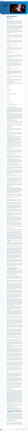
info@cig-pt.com (5, 6)
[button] (1, 430)
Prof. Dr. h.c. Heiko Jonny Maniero (19, 423)
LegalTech (14, 422)
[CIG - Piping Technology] (2, 0)
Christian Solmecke (19, 424)
